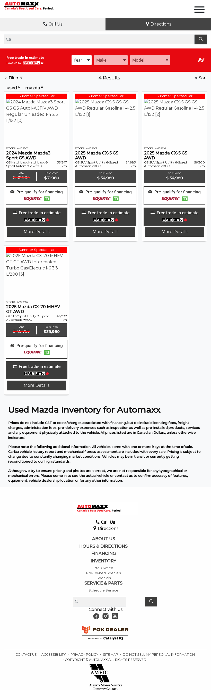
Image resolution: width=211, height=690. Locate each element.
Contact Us (26, 654)
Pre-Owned (103, 568)
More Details (36, 231)
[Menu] (199, 10)
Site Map (111, 654)
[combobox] (81, 60)
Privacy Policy (85, 654)
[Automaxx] (36, 5)
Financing (103, 553)
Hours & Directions (103, 546)
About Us (103, 539)
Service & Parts (103, 583)
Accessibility (54, 654)
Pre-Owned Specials (103, 573)
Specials (103, 578)
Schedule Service (103, 590)
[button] (36, 195)
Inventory (103, 561)
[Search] (201, 39)
